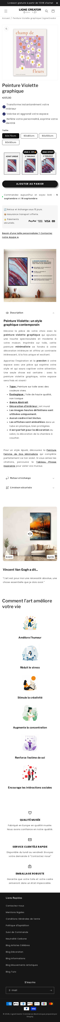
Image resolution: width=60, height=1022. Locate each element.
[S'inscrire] (51, 990)
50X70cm (10, 135)
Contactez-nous (15, 905)
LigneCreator (16, 1014)
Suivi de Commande (17, 932)
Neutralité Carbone (16, 938)
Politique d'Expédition (17, 925)
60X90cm (10, 142)
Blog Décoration (14, 951)
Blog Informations (15, 958)
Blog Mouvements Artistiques (22, 965)
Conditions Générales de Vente (23, 918)
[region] (30, 3)
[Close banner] (57, 3)
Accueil (6, 18)
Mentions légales (15, 912)
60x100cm (47, 135)
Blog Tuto (11, 971)
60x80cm (29, 135)
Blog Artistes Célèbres (18, 945)
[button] (6, 11)
